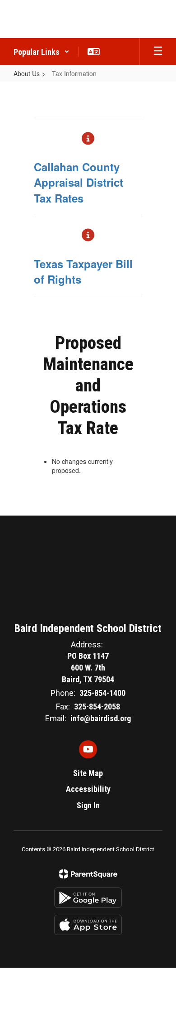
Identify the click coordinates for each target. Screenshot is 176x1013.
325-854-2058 (97, 706)
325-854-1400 (102, 693)
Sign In (88, 805)
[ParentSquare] (88, 874)
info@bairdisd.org (100, 718)
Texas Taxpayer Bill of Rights (83, 271)
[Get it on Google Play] (88, 898)
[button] (42, 51)
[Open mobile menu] (158, 51)
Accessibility (88, 789)
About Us (27, 73)
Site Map (88, 773)
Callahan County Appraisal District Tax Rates (78, 182)
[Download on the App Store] (88, 925)
